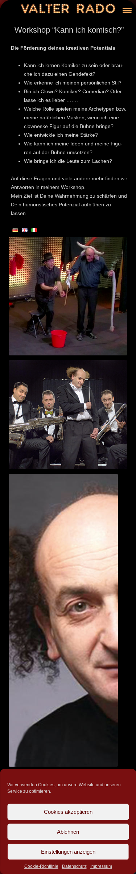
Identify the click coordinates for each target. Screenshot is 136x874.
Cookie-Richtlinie (41, 866)
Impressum (101, 866)
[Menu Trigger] (127, 10)
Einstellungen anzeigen (68, 852)
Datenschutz (74, 866)
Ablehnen (68, 832)
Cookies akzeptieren (68, 812)
